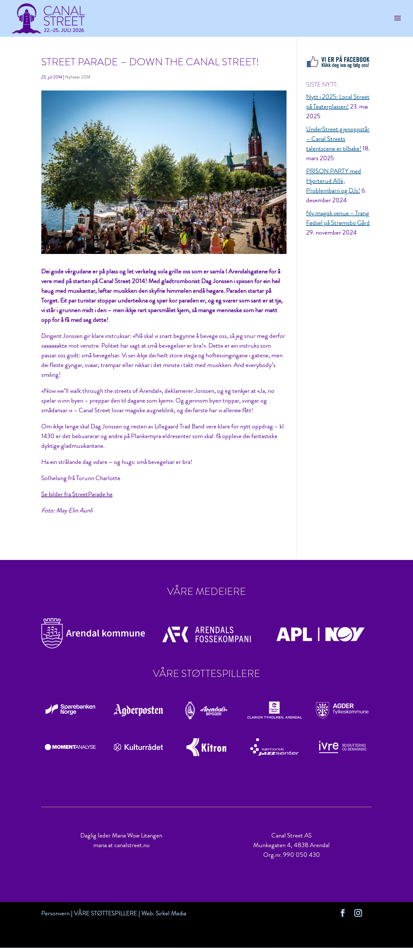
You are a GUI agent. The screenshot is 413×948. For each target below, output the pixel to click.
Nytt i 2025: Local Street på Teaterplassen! (337, 101)
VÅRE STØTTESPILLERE (105, 913)
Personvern (55, 913)
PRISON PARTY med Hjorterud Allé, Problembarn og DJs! (333, 180)
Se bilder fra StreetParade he (77, 494)
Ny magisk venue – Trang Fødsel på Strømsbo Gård (338, 217)
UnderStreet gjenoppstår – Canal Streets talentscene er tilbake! (337, 138)
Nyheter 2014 (77, 77)
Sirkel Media (171, 913)
